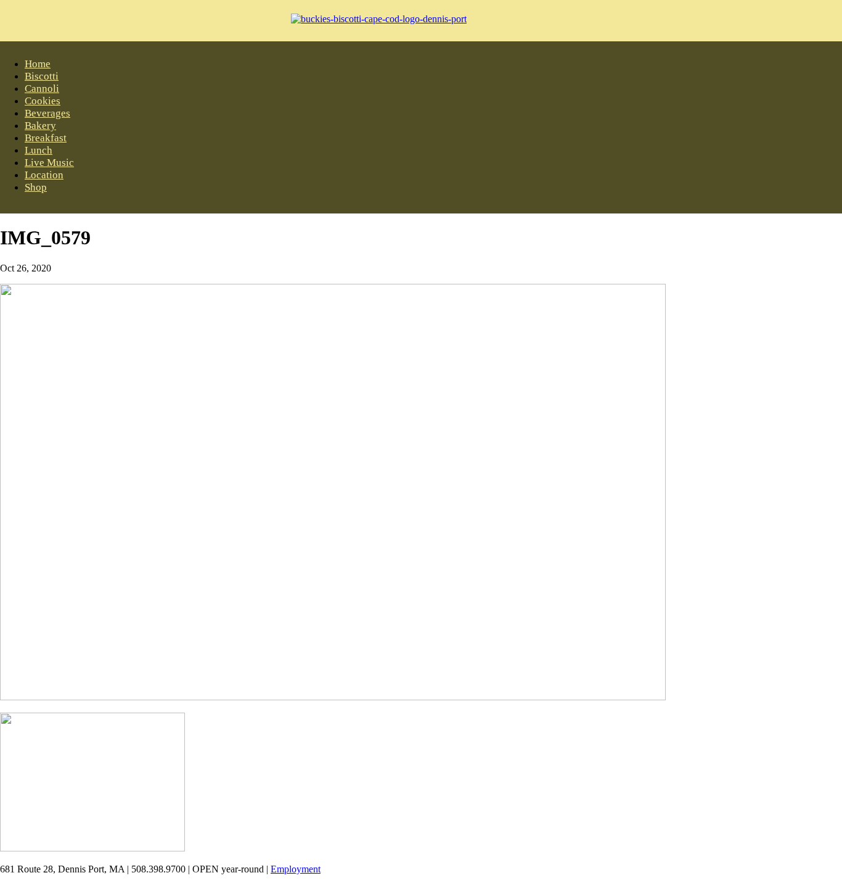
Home (38, 64)
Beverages (47, 113)
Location (44, 175)
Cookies (42, 101)
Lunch (38, 150)
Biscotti (42, 76)
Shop (36, 187)
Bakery (40, 125)
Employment (296, 869)
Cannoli (42, 88)
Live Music (49, 162)
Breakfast (46, 138)
